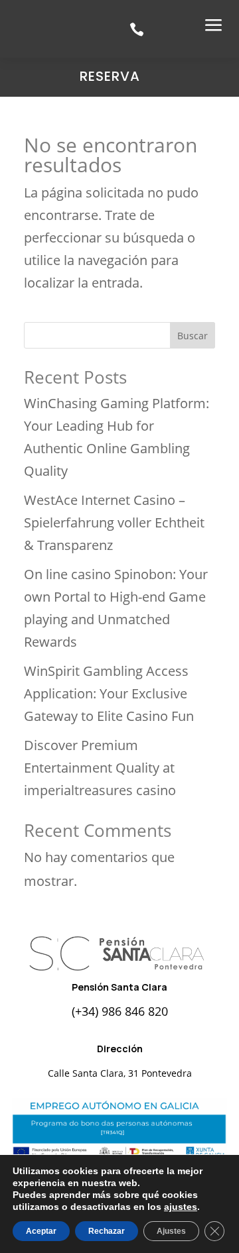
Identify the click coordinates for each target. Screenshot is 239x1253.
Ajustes (171, 1231)
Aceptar (41, 1231)
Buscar (192, 335)
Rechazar (106, 1231)
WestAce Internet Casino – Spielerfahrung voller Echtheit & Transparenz (114, 522)
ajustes (180, 1206)
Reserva (110, 76)
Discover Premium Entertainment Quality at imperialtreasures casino (100, 767)
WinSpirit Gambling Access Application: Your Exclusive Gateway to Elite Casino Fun (109, 693)
